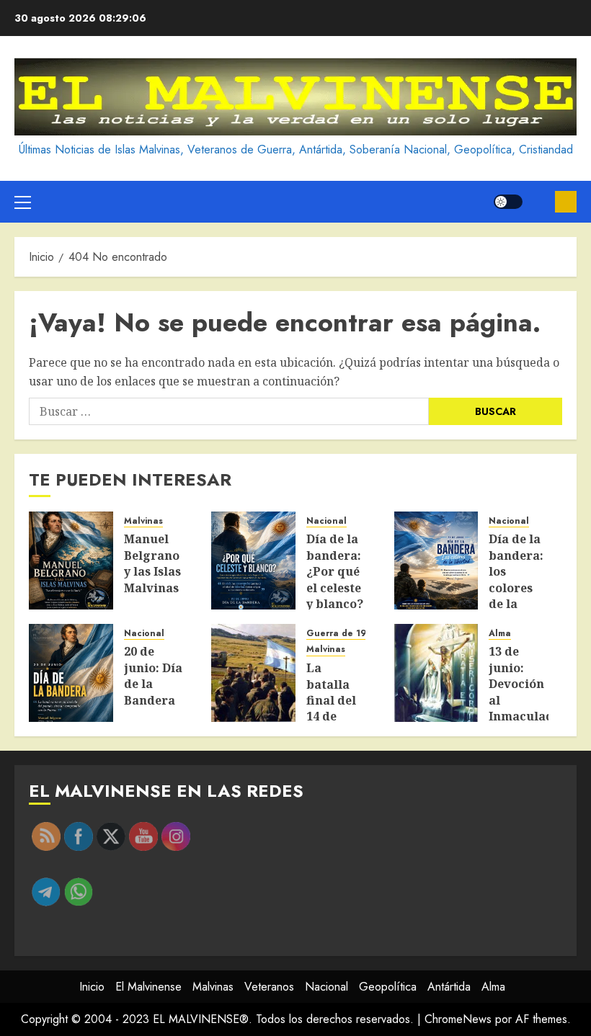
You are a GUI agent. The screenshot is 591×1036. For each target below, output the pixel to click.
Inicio (92, 986)
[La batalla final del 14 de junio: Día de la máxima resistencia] (253, 673)
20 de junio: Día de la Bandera (153, 675)
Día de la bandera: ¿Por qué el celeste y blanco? (334, 571)
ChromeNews (458, 1019)
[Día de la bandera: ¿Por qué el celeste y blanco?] (253, 560)
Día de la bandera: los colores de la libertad (516, 579)
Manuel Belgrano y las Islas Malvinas (152, 563)
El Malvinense (148, 986)
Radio (566, 202)
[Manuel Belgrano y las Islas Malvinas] (71, 560)
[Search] (539, 201)
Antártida (449, 986)
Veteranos (269, 986)
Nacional (326, 521)
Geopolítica (388, 986)
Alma (500, 634)
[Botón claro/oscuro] (508, 202)
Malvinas (143, 521)
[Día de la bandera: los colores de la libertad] (436, 560)
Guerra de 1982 (341, 634)
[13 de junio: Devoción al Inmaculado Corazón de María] (436, 673)
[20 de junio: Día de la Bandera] (71, 673)
